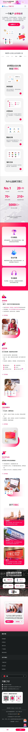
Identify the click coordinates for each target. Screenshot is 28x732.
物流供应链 (4, 652)
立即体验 (6, 315)
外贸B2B (3, 642)
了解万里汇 (4, 662)
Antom (16, 708)
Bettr (20, 708)
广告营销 (4, 649)
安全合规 (4, 665)
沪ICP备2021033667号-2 (13, 714)
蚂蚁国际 (8, 708)
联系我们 (4, 669)
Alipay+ (13, 708)
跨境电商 (4, 638)
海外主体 (4, 645)
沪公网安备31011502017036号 (14, 716)
